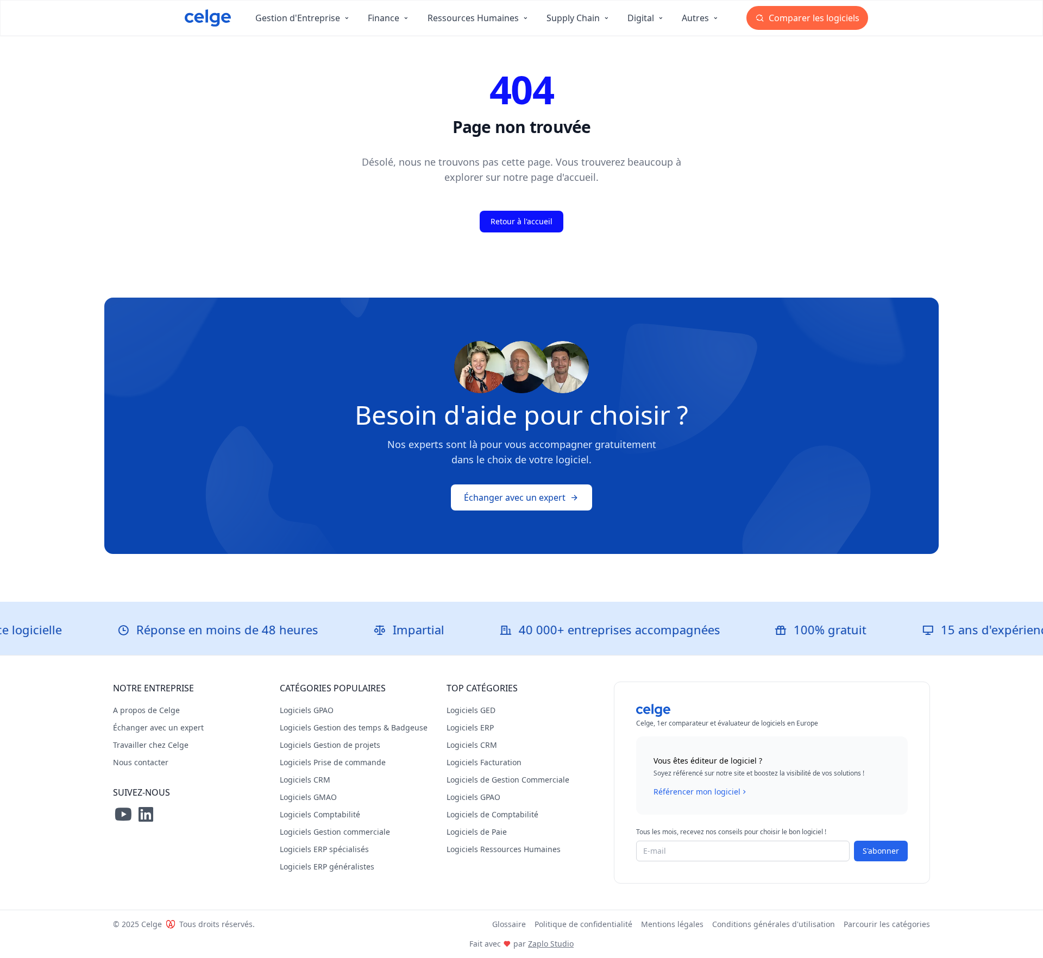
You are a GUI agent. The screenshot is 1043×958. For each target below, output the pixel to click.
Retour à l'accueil (521, 221)
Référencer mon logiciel (697, 791)
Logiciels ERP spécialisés (324, 849)
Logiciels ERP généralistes (327, 866)
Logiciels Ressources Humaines (504, 849)
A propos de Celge (146, 710)
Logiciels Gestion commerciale (335, 832)
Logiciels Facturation (484, 762)
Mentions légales (672, 924)
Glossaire (509, 924)
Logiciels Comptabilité (320, 814)
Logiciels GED (471, 710)
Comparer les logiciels (812, 18)
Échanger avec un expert (515, 497)
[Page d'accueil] (208, 18)
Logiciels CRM (305, 779)
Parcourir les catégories (887, 924)
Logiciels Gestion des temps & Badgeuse (354, 727)
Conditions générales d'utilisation (773, 924)
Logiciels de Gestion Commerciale (508, 779)
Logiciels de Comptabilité (492, 814)
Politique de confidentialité (583, 924)
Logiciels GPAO (307, 710)
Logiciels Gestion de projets (330, 745)
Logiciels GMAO (308, 797)
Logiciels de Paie (477, 832)
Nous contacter (140, 762)
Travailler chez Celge (151, 745)
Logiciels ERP (470, 727)
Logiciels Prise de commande (333, 762)
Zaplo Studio (551, 943)
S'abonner (881, 851)
